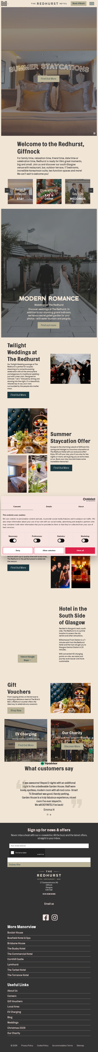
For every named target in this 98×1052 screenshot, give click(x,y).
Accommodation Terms (62, 1045)
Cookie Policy (42, 1045)
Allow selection (49, 550)
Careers (11, 996)
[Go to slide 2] (50, 814)
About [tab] (81, 507)
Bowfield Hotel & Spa (18, 938)
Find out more (48, 325)
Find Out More (18, 395)
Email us (49, 903)
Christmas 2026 (16, 1028)
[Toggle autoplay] (94, 133)
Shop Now (16, 710)
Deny (18, 550)
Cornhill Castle (15, 959)
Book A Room (79, 3)
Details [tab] (49, 507)
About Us (12, 990)
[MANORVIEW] (5, 3)
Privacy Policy (27, 1045)
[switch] (37, 540)
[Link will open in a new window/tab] (45, 917)
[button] (70, 369)
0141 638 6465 (49, 894)
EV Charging (14, 1012)
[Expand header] (91, 3)
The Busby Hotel (16, 948)
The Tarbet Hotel (16, 970)
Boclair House (15, 932)
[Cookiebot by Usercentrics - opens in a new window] (84, 499)
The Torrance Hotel (18, 975)
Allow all (80, 550)
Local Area (13, 1006)
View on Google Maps (28, 658)
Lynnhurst (13, 964)
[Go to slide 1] (48, 814)
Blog (9, 1017)
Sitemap (80, 1045)
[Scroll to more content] (49, 128)
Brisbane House (16, 943)
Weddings (12, 1022)
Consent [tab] (17, 507)
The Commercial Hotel (20, 954)
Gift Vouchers (14, 1001)
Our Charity (13, 1033)
